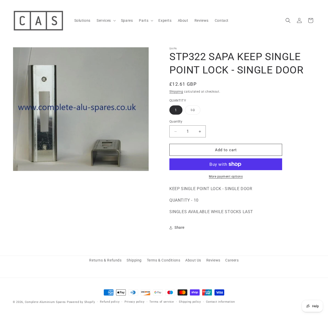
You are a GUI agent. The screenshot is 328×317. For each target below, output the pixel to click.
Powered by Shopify (81, 302)
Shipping (176, 91)
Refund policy (109, 301)
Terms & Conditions (163, 260)
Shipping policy (190, 301)
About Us (193, 260)
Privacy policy (135, 301)
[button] (106, 20)
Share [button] (179, 227)
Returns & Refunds (105, 260)
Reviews (213, 260)
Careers (232, 260)
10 (195, 111)
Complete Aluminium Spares (45, 302)
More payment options (226, 176)
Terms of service (161, 301)
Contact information (220, 301)
